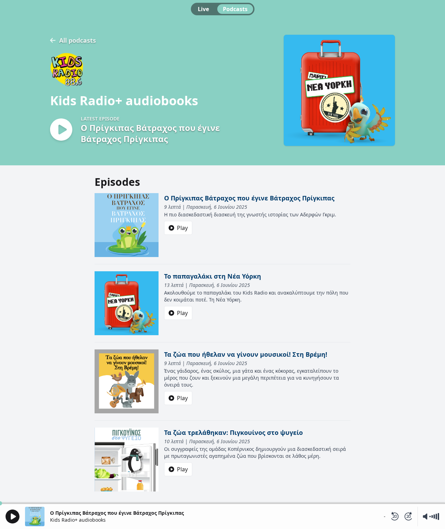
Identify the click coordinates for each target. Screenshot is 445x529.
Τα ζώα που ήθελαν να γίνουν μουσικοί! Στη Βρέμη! (245, 354)
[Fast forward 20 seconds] (408, 516)
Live (203, 9)
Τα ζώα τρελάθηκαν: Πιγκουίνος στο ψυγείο (233, 432)
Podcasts (235, 9)
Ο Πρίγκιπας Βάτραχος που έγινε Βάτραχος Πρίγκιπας (249, 198)
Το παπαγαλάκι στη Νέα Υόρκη (212, 276)
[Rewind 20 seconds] (394, 516)
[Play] (12, 516)
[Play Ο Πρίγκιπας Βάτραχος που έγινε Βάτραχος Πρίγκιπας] (61, 130)
